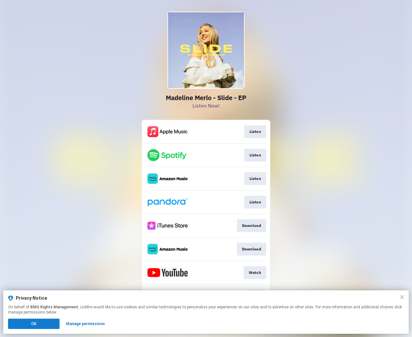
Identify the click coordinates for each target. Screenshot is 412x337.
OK (33, 324)
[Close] (402, 297)
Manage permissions (85, 324)
